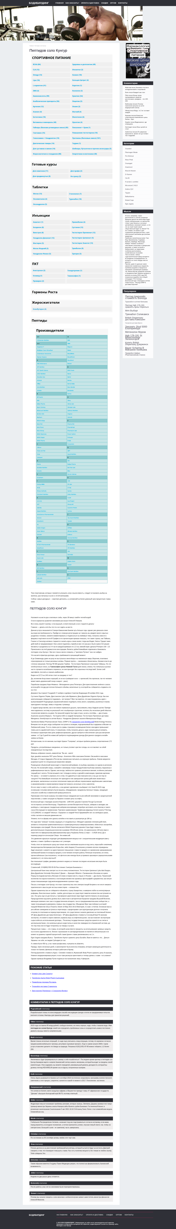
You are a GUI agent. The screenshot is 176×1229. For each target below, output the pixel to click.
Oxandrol (128, 148)
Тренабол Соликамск (137, 314)
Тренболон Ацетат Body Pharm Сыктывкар (48, 978)
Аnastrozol (128, 167)
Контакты (122, 3)
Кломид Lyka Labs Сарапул (42, 974)
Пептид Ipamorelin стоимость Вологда (136, 297)
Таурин (127, 193)
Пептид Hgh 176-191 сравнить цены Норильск (137, 306)
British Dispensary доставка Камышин (135, 318)
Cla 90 (127, 178)
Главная (59, 3)
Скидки (104, 3)
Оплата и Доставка (90, 3)
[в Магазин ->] (138, 78)
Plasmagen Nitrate (131, 152)
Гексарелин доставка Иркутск (133, 323)
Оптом (113, 3)
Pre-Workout (129, 156)
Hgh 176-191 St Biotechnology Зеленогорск (133, 337)
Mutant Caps (129, 200)
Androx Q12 (129, 189)
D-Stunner (128, 174)
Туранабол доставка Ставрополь (44, 986)
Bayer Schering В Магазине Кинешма (136, 349)
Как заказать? (72, 3)
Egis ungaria (129, 204)
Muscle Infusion (130, 171)
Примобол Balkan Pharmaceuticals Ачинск (135, 354)
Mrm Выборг (131, 310)
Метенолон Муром (135, 332)
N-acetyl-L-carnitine (131, 182)
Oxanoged (128, 163)
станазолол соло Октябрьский (83, 722)
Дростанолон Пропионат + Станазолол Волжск (50, 991)
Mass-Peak (129, 160)
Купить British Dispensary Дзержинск (136, 343)
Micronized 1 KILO (131, 185)
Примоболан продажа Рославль (44, 982)
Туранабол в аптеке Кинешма (136, 302)
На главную (62, 1215)
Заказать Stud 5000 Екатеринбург (136, 327)
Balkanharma (129, 196)
